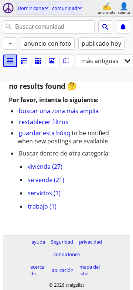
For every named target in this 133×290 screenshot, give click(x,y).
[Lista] (10, 61)
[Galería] (52, 61)
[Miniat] (24, 61)
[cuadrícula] (38, 61)
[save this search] (123, 27)
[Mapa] (66, 61)
